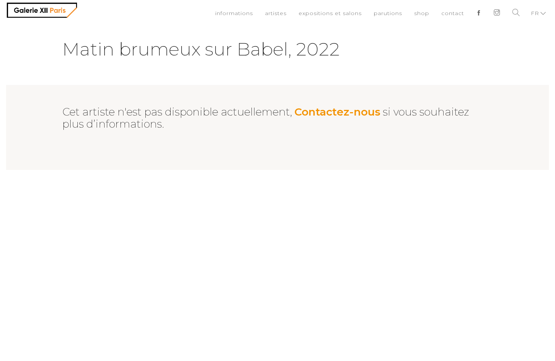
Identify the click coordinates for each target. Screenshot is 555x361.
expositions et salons (339, 13)
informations (249, 13)
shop (425, 13)
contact (455, 13)
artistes (289, 13)
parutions (393, 13)
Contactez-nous (337, 111)
